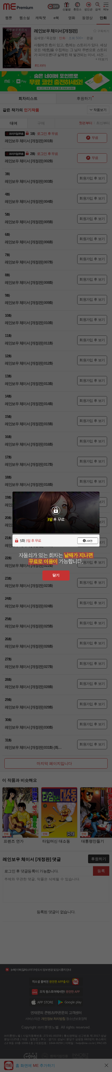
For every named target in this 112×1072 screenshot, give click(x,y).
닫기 (56, 575)
